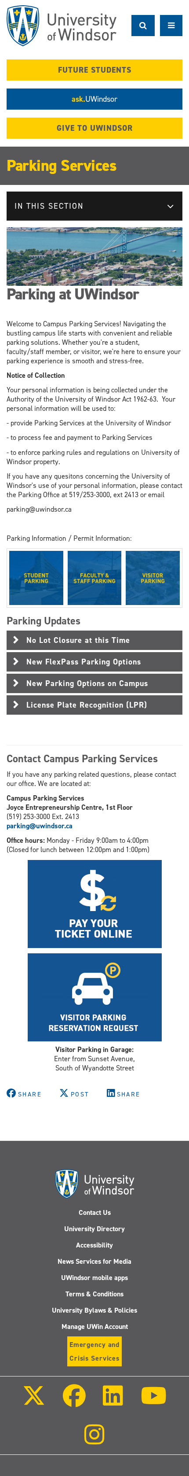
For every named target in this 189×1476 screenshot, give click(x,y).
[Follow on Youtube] (153, 1401)
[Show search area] (143, 25)
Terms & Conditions (94, 1294)
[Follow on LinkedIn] (113, 1401)
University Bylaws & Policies (94, 1310)
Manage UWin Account (95, 1326)
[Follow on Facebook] (74, 1401)
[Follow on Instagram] (94, 1440)
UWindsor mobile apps (94, 1277)
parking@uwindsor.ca (40, 825)
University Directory (94, 1228)
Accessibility (94, 1245)
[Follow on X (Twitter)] (34, 1401)
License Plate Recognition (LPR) (86, 705)
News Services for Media (94, 1261)
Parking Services (61, 165)
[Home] (61, 25)
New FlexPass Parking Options (83, 662)
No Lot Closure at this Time (78, 640)
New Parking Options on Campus (87, 683)
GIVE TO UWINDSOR (95, 128)
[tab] (94, 640)
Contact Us (95, 1212)
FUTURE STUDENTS (94, 70)
